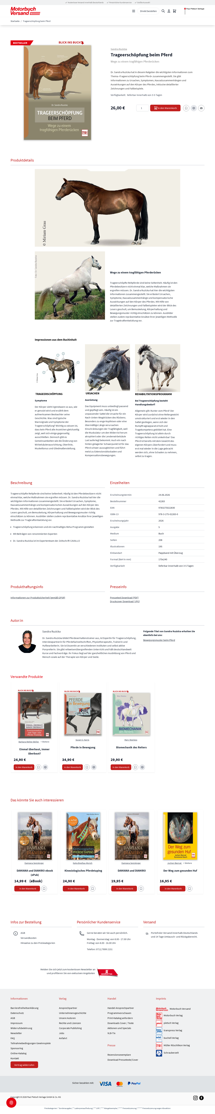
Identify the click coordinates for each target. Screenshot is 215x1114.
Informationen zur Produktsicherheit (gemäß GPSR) (38, 597)
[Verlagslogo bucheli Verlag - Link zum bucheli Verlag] (159, 1038)
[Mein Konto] (169, 11)
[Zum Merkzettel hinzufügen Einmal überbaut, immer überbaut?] (38, 767)
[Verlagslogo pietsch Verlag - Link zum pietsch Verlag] (159, 1023)
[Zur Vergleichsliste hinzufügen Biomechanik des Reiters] (142, 767)
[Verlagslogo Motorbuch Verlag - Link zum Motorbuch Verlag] (159, 1016)
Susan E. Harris (82, 739)
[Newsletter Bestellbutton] (107, 972)
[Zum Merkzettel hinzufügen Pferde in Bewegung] (87, 767)
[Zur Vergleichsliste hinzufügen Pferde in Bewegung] (94, 767)
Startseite (15, 21)
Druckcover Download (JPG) (125, 601)
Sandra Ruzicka (119, 49)
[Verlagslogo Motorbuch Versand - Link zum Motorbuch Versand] (162, 1009)
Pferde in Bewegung (83, 747)
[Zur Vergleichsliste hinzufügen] (194, 108)
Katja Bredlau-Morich (82, 863)
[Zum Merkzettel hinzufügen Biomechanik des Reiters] (135, 767)
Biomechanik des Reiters (131, 747)
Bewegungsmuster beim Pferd (159, 640)
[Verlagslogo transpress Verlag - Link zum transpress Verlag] (159, 1031)
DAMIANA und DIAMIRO (132, 870)
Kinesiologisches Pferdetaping (83, 870)
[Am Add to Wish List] (44, 888)
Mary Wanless (130, 739)
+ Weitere (45, 741)
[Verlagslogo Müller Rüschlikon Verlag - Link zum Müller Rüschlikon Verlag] (159, 1046)
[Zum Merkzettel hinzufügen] (186, 108)
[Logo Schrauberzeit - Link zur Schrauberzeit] (159, 1053)
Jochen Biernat (174, 863)
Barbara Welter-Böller (29, 741)
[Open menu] (133, 11)
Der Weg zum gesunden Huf (180, 870)
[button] (57, 92)
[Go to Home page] (25, 11)
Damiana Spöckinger (34, 863)
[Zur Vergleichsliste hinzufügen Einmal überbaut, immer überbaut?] (45, 767)
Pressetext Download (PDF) (124, 597)
